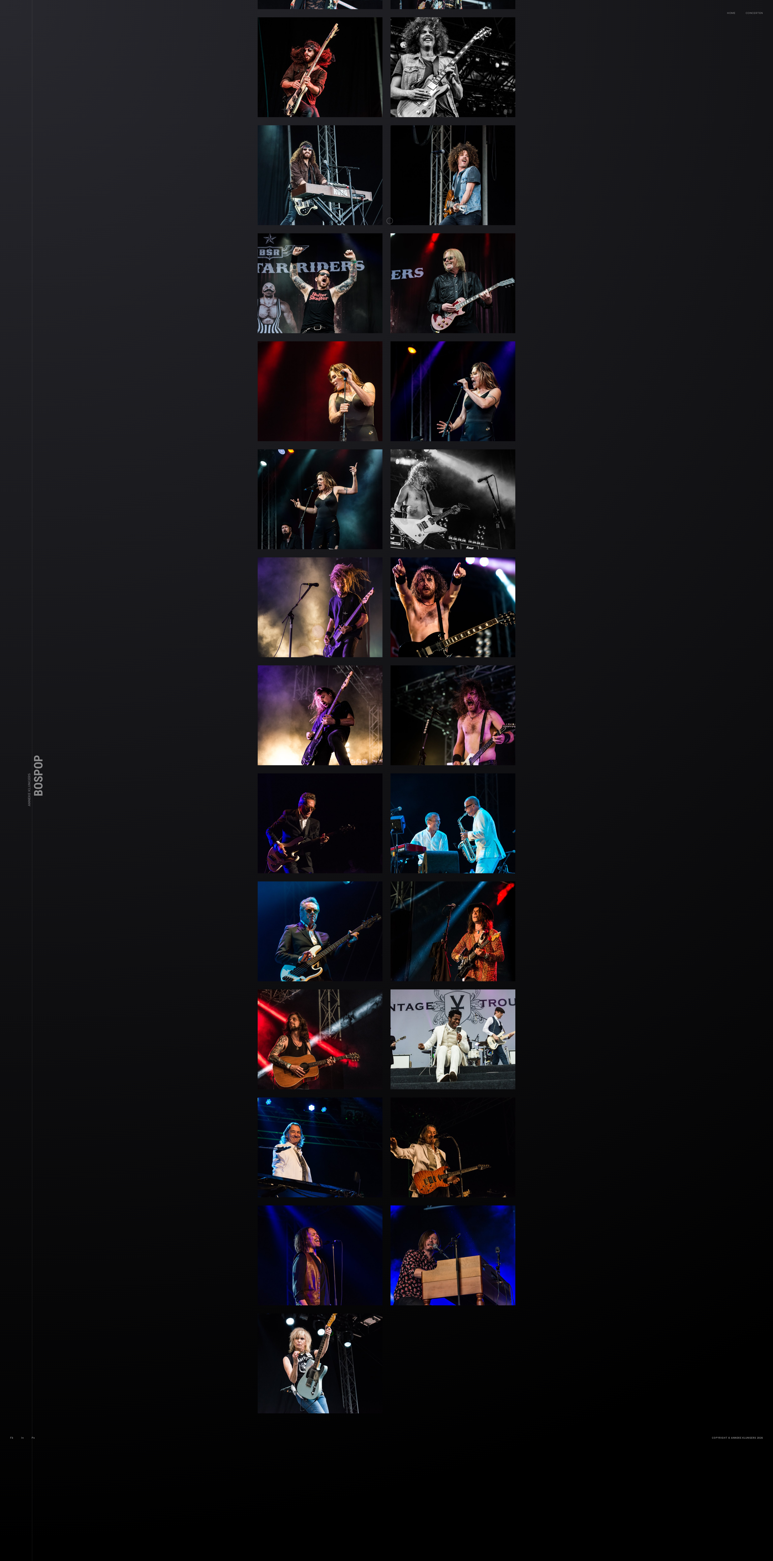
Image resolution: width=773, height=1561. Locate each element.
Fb (11, 1547)
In (22, 1547)
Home (731, 13)
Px (33, 1547)
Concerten (754, 13)
